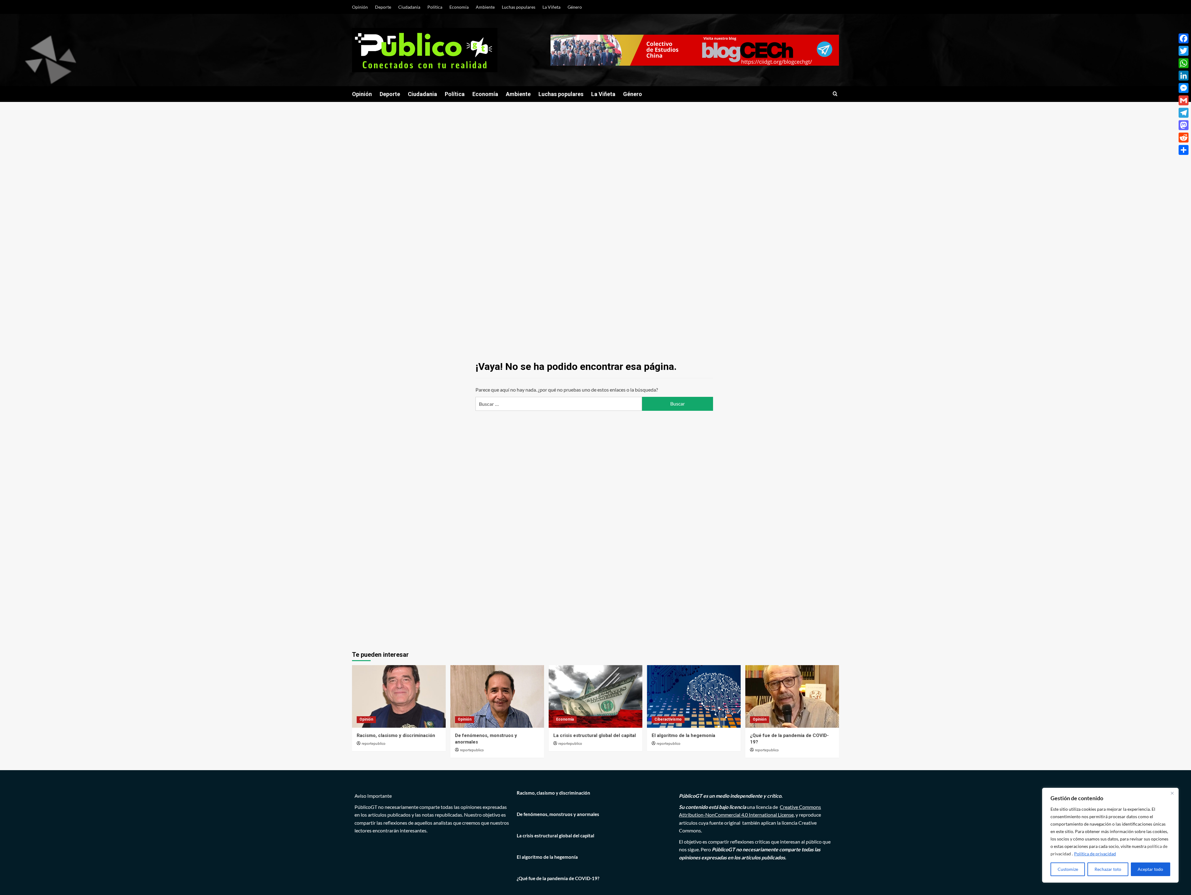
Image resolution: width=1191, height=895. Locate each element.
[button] (835, 94)
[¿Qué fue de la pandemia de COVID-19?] (792, 696)
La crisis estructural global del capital (594, 735)
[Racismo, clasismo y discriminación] (399, 696)
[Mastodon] (1183, 125)
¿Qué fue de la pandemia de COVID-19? (558, 878)
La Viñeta (551, 7)
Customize (1068, 869)
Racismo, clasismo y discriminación (396, 735)
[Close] (1172, 793)
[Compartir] (1183, 150)
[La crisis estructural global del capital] (595, 696)
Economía (459, 7)
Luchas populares (518, 7)
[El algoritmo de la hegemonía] (694, 696)
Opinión (360, 7)
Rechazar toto (1108, 869)
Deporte (383, 7)
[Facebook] (1183, 38)
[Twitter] (1183, 51)
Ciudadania (409, 7)
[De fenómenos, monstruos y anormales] (497, 696)
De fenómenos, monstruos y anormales (558, 814)
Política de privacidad (1095, 853)
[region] (1110, 835)
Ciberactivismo (668, 719)
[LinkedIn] (1183, 75)
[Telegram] (1183, 113)
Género (575, 7)
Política (434, 7)
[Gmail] (1183, 100)
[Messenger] (1183, 88)
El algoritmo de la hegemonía (683, 735)
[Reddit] (1183, 137)
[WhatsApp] (1183, 63)
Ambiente (485, 7)
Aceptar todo (1150, 869)
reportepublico (374, 743)
